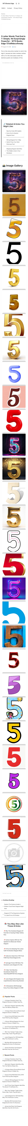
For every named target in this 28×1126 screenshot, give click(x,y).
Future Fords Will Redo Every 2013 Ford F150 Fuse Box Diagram (13, 1017)
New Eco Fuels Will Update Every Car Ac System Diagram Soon (14, 133)
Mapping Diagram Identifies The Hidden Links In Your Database (14, 151)
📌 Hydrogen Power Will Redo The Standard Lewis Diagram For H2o (13, 963)
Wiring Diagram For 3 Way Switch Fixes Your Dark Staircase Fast (14, 142)
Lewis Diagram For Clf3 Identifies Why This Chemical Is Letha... (12, 1038)
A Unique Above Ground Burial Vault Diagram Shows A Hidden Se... (13, 1011)
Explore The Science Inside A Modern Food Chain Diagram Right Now (14, 906)
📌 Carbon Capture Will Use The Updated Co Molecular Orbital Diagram (13, 941)
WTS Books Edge (8, 3)
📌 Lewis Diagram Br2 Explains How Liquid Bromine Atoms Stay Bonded (14, 980)
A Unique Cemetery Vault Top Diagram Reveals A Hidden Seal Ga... (12, 1001)
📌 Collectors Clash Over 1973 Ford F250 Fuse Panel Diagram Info (14, 956)
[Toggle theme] (17, 3)
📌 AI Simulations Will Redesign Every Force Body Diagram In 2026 (13, 987)
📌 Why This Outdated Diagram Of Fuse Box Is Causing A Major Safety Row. (14, 932)
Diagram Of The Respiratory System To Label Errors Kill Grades (14, 914)
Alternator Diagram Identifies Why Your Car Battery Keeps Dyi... (13, 1006)
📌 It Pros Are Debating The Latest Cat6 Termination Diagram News (13, 949)
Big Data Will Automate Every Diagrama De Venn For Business (11, 1043)
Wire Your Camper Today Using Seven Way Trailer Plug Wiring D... (12, 1032)
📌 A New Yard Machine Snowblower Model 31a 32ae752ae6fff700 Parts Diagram (13, 972)
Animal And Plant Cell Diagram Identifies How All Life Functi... (12, 1048)
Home (3, 14)
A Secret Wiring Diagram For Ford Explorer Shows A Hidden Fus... (12, 1022)
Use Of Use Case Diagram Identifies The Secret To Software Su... (13, 1027)
